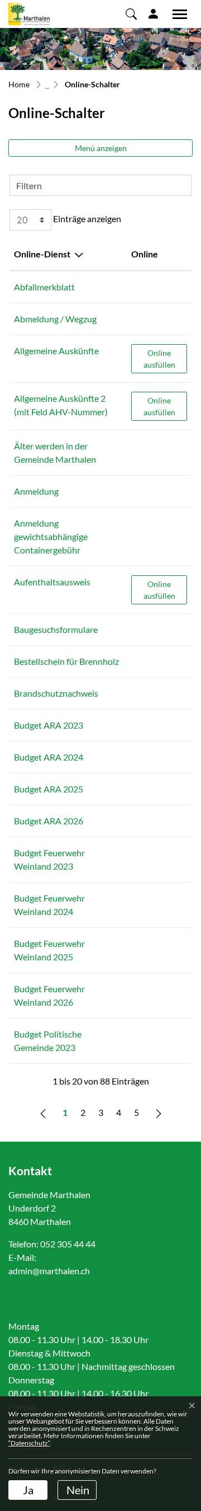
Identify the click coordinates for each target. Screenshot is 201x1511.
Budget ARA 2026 (48, 820)
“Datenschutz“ (29, 1443)
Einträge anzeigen (86, 218)
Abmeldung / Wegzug (55, 318)
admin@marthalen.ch (49, 1270)
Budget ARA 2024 (48, 757)
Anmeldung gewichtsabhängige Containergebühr (51, 536)
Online (144, 253)
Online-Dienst (42, 253)
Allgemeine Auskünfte (56, 350)
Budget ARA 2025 (48, 788)
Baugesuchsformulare (56, 629)
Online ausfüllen (165, 358)
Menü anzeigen (101, 148)
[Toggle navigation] (176, 14)
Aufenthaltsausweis (52, 581)
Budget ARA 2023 (48, 725)
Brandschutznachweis (56, 693)
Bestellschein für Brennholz (66, 661)
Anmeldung (36, 491)
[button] (131, 13)
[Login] (153, 14)
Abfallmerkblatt (44, 286)
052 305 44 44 (67, 1243)
